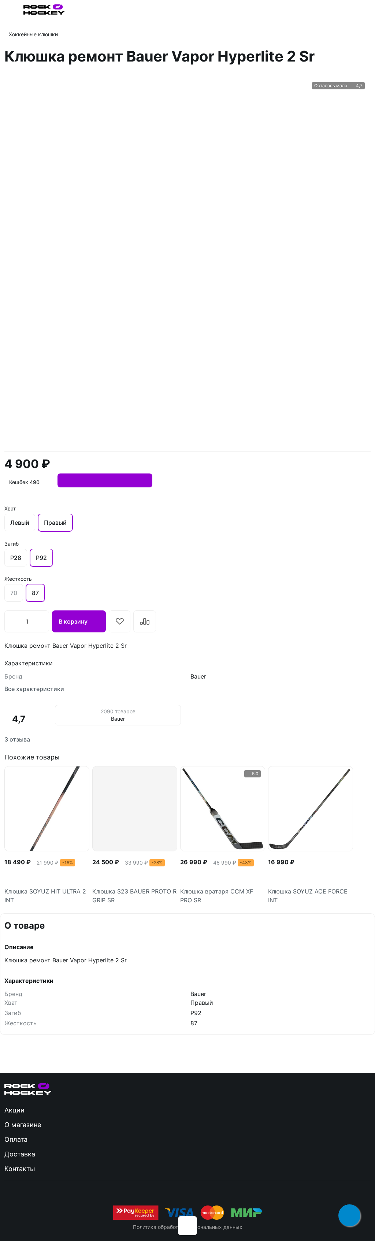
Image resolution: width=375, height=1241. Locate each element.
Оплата (15, 1139)
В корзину (73, 621)
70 (13, 593)
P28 (15, 557)
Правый (55, 522)
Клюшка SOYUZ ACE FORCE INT (308, 896)
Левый (19, 522)
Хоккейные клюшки (33, 34)
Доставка (19, 1154)
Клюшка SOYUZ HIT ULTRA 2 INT (45, 896)
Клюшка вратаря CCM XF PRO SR (216, 896)
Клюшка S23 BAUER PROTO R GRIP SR (134, 896)
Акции (14, 1110)
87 (35, 593)
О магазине (22, 1125)
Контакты (19, 1169)
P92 (41, 557)
